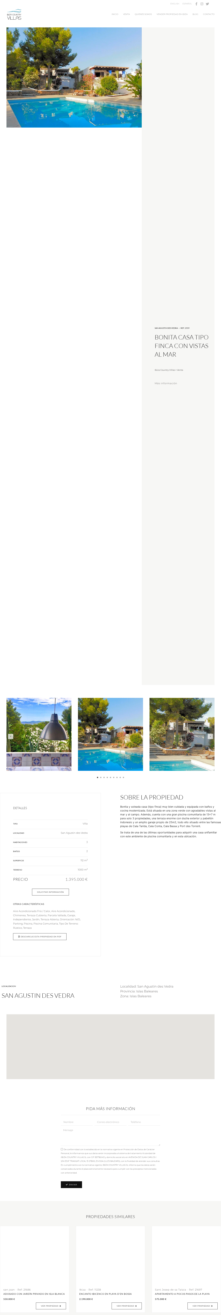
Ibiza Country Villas (165, 370)
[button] (10, 736)
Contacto (209, 14)
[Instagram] (202, 4)
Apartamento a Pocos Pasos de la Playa (182, 1293)
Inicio (115, 14)
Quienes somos (143, 14)
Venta (126, 14)
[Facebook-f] (196, 4)
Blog (195, 14)
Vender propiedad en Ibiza (172, 14)
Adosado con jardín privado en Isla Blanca (34, 1293)
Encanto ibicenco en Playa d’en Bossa (105, 1293)
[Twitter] (207, 4)
